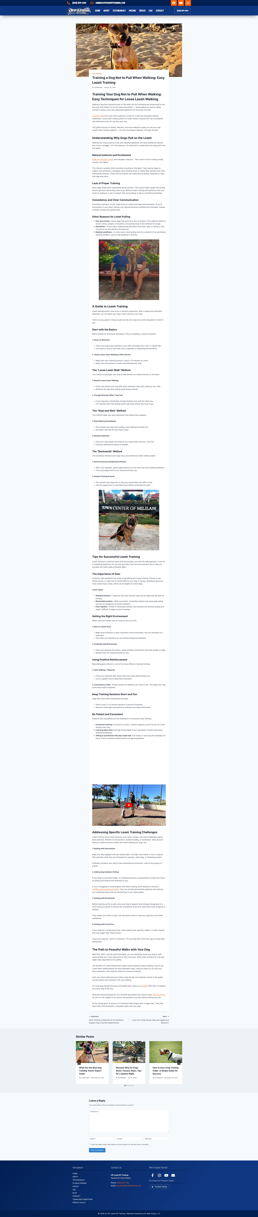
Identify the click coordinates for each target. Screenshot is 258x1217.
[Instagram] (159, 1175)
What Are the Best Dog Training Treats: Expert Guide (90, 1070)
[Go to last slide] (79, 1062)
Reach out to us (159, 995)
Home (97, 10)
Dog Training (97, 73)
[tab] (124, 1085)
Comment (94, 1112)
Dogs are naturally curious (102, 159)
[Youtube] (166, 1175)
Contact (160, 10)
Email (120, 1139)
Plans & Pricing (79, 1183)
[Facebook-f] (152, 1175)
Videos (142, 10)
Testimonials (119, 10)
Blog (75, 1193)
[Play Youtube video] (129, 805)
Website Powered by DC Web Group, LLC (143, 1214)
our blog (143, 986)
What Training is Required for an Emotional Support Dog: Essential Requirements (106, 1020)
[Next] (178, 1062)
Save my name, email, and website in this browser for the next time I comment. (120, 1144)
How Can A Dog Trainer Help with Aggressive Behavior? (150, 1020)
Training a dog (98, 116)
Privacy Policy (79, 1203)
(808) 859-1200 (123, 1183)
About (106, 10)
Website (148, 1139)
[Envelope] (173, 1175)
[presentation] (92, 1052)
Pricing (132, 10)
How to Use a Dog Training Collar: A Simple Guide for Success (166, 1070)
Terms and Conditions (82, 1199)
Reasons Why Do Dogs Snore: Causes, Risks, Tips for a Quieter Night (128, 1070)
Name (93, 1139)
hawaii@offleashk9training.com (128, 1186)
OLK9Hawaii (98, 87)
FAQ (150, 10)
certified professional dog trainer (105, 889)
